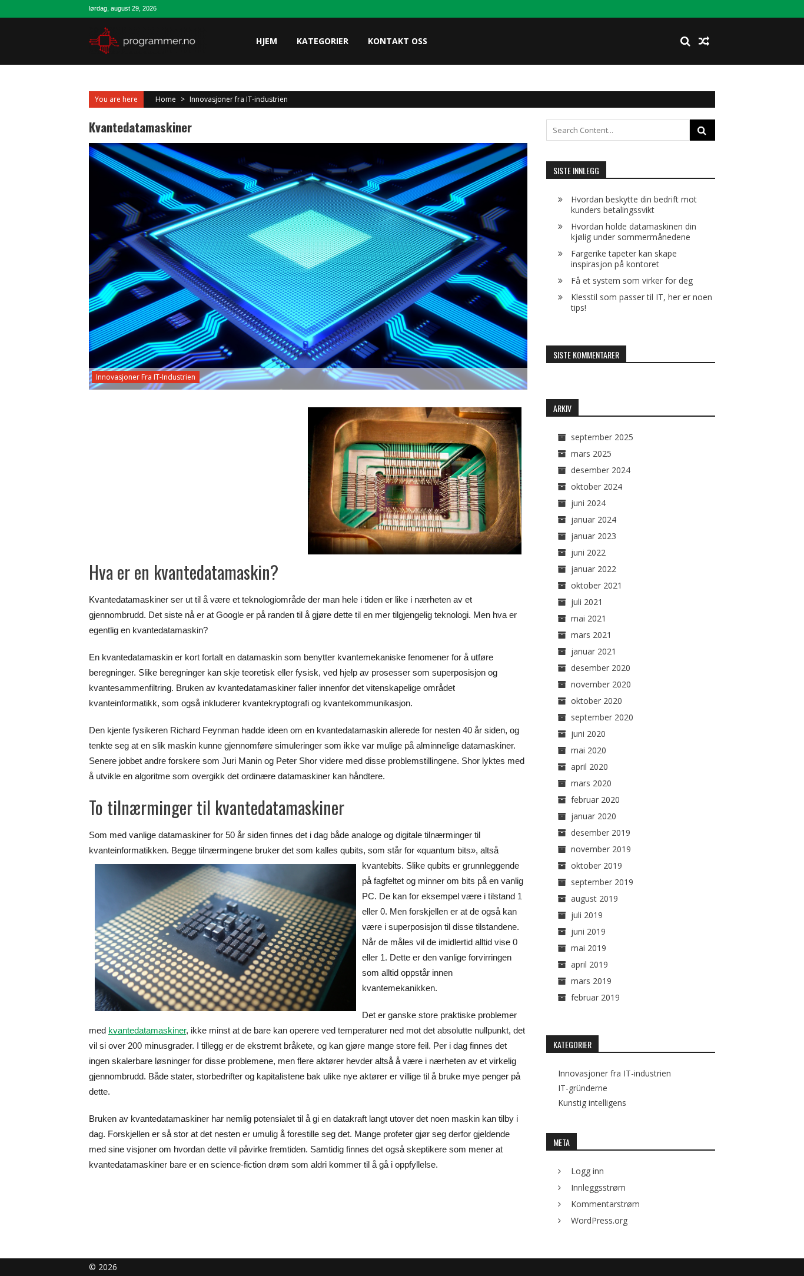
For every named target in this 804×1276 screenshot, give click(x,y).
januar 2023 (593, 535)
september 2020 (602, 717)
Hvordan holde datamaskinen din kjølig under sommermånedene (633, 231)
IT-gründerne (582, 1088)
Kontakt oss (397, 40)
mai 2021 (588, 618)
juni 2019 (588, 931)
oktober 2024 (596, 486)
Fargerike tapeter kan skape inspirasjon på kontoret (624, 259)
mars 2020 (591, 783)
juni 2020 (588, 733)
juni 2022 (588, 552)
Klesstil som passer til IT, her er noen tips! (641, 302)
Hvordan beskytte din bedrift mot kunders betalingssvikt (634, 204)
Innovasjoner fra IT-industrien (239, 99)
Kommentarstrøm (605, 1203)
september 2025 (602, 437)
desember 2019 (600, 832)
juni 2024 (588, 503)
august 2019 (594, 898)
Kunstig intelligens (592, 1103)
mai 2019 (588, 947)
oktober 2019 (596, 865)
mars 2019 (591, 980)
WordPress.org (599, 1220)
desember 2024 (600, 470)
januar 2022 (593, 568)
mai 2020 (588, 750)
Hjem (266, 40)
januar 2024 (593, 519)
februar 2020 (595, 799)
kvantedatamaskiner (147, 1030)
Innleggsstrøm (598, 1187)
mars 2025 (591, 453)
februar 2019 (595, 997)
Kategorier (322, 40)
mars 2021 (591, 634)
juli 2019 (587, 915)
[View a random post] (704, 41)
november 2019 (601, 849)
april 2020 (589, 766)
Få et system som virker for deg (632, 280)
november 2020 (601, 684)
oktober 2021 (596, 585)
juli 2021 (587, 601)
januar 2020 (593, 816)
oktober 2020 (596, 700)
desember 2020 (600, 667)
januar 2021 (593, 651)
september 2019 (602, 882)
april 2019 (589, 964)
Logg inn (587, 1171)
